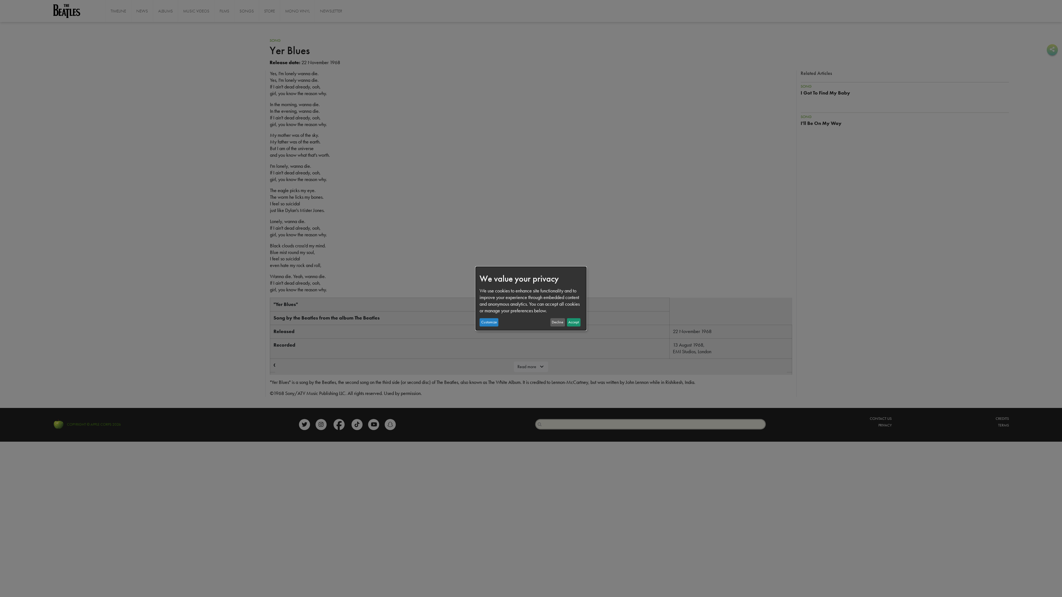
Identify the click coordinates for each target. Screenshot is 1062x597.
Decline (557, 322)
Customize (489, 322)
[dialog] (531, 298)
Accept (573, 322)
